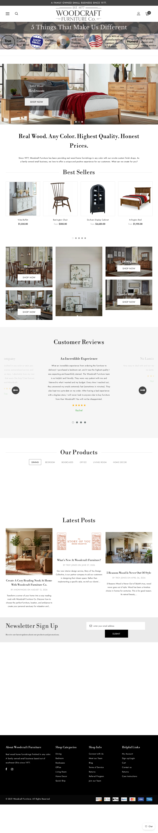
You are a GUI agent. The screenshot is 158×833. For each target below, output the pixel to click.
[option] (79, 94)
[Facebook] (6, 769)
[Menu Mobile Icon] (7, 14)
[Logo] (79, 13)
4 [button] (82, 238)
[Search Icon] (16, 13)
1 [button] (76, 122)
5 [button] (85, 238)
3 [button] (82, 122)
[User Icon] (138, 13)
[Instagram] (12, 769)
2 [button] (79, 122)
